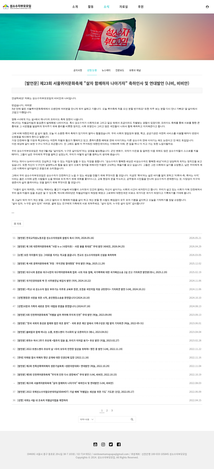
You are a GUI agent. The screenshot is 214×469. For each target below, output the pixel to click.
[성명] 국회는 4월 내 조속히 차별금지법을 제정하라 (42, 400)
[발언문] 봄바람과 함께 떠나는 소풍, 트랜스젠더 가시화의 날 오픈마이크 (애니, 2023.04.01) (62, 332)
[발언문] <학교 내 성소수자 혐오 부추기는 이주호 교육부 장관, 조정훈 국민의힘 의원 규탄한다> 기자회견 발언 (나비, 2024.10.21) (81, 289)
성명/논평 (92, 70)
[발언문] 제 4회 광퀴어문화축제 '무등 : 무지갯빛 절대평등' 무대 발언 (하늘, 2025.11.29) (61, 263)
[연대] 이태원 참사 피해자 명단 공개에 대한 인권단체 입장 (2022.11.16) (53, 357)
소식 (106, 6)
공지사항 (77, 70)
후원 (141, 6)
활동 (91, 6)
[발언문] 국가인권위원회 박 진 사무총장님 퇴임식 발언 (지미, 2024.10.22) (54, 280)
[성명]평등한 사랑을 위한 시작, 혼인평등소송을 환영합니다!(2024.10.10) (53, 297)
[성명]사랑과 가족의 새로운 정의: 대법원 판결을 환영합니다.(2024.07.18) (53, 306)
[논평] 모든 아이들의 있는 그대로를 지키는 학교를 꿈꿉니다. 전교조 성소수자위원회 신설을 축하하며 (66, 255)
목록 (18, 223)
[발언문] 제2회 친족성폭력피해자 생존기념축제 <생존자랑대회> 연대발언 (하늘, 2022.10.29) (63, 366)
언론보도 (120, 70)
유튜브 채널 (135, 70)
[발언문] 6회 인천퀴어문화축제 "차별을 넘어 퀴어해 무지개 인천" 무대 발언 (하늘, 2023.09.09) (64, 314)
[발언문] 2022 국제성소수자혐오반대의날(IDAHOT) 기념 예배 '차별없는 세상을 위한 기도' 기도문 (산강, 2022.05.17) (75, 391)
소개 (75, 6)
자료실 (123, 6)
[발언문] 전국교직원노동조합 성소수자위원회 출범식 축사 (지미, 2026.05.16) (55, 238)
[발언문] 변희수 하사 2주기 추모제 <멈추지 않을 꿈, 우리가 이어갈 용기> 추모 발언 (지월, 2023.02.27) (68, 340)
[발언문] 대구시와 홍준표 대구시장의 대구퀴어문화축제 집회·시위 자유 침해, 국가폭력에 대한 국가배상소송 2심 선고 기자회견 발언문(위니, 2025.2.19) (92, 272)
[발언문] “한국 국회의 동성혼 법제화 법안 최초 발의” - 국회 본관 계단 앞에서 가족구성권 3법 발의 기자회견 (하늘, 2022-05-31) (80, 323)
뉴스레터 (106, 70)
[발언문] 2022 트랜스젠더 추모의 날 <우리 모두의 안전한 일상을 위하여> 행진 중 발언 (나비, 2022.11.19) (70, 349)
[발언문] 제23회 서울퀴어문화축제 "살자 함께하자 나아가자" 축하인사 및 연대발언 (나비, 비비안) (107, 83)
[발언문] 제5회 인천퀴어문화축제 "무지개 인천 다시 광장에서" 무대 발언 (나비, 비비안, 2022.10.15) (67, 374)
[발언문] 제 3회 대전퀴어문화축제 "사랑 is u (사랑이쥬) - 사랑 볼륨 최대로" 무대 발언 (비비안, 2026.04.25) (71, 246)
